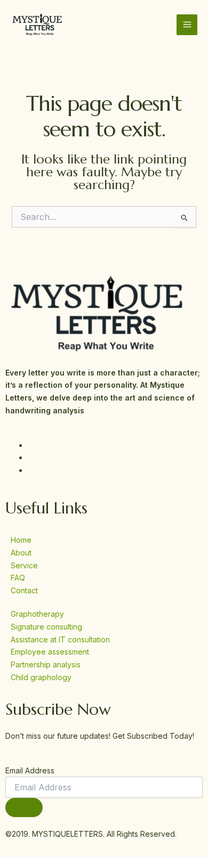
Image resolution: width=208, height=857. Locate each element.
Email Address (29, 770)
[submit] (24, 807)
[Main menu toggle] (187, 24)
